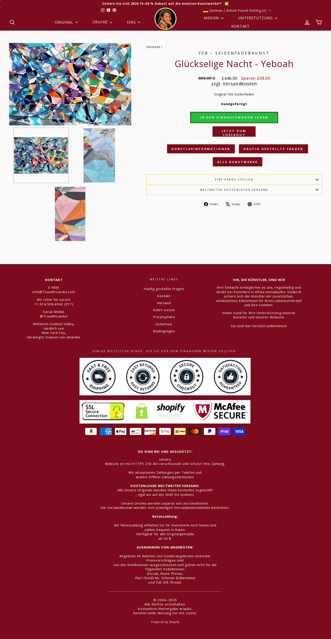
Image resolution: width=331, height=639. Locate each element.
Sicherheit (164, 324)
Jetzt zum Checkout (234, 133)
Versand (164, 303)
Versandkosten (240, 84)
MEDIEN (212, 18)
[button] (237, 10)
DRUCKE (101, 22)
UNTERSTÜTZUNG (256, 18)
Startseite (153, 47)
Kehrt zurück (164, 310)
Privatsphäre (164, 317)
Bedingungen (164, 331)
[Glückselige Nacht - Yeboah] (99, 155)
